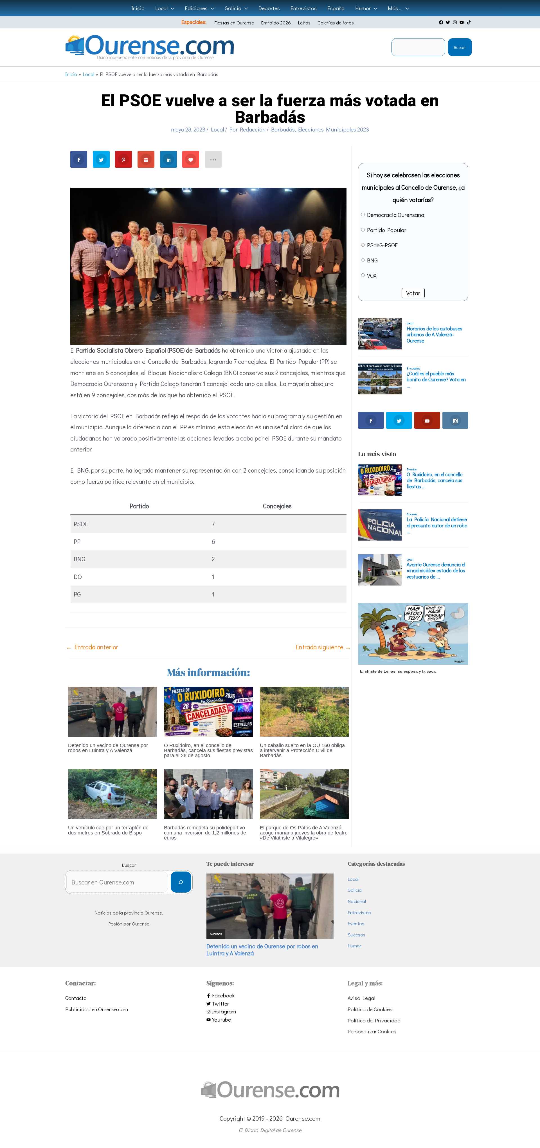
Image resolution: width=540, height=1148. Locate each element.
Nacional (357, 901)
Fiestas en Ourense (234, 22)
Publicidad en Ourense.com (96, 1009)
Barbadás (283, 129)
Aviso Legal (361, 997)
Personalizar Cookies (372, 1031)
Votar (413, 293)
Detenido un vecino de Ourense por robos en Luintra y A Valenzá (108, 748)
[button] (171, 8)
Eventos (356, 923)
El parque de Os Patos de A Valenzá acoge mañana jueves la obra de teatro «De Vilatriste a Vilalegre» (304, 833)
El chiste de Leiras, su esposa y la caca (398, 671)
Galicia (355, 890)
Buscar (460, 47)
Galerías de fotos (336, 22)
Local (217, 129)
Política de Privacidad (374, 1020)
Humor (354, 945)
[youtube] (462, 22)
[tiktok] (469, 22)
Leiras (304, 22)
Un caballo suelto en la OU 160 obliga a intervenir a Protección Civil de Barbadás (302, 750)
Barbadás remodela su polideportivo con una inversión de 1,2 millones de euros (205, 833)
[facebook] (442, 22)
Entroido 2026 (276, 22)
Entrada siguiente (323, 647)
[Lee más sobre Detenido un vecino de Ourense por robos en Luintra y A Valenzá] (112, 711)
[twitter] (448, 22)
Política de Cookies (370, 1009)
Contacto (76, 997)
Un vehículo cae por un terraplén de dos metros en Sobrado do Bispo (108, 830)
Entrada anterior (92, 647)
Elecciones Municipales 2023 (333, 129)
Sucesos (356, 934)
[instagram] (455, 22)
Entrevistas (359, 912)
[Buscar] (181, 882)
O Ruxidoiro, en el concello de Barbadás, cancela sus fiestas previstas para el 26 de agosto (208, 750)
